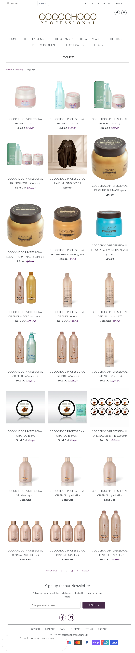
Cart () (105, 3)
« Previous (51, 570)
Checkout (120, 3)
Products (67, 57)
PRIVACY (102, 629)
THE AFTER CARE (90, 39)
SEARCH (35, 629)
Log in (89, 3)
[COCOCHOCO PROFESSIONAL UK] (67, 19)
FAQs (62, 629)
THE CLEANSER (64, 39)
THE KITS (115, 39)
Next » (86, 570)
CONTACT (50, 629)
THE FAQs (97, 45)
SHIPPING (75, 629)
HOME (13, 39)
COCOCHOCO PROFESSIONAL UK (73, 635)
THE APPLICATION (74, 45)
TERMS (89, 629)
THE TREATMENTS (34, 39)
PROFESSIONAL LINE (44, 45)
